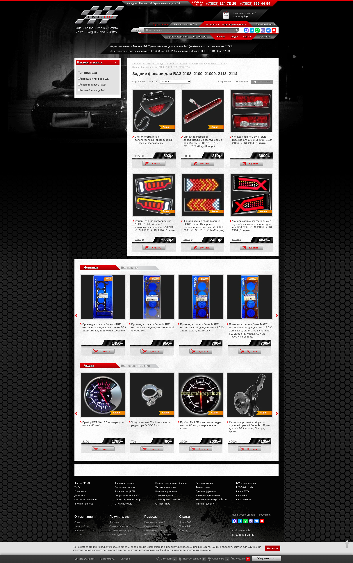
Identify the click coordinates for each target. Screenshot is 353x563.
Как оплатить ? (152, 526)
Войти (193, 24)
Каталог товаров (89, 62)
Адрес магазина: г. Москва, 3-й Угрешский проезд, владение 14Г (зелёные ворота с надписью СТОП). (171, 46)
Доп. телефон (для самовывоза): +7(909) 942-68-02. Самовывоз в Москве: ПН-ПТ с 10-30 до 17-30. (170, 50)
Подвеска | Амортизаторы (128, 499)
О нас (77, 522)
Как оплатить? (107, 559)
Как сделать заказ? (84, 559)
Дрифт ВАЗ (185, 522)
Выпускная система (125, 487)
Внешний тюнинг (204, 483)
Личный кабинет (264, 24)
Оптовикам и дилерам (120, 530)
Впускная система (83, 503)
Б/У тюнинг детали (246, 483)
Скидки (234, 36)
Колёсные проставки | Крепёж (171, 483)
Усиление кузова (164, 495)
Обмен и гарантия (118, 526)
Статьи (247, 36)
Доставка (173, 36)
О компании (83, 516)
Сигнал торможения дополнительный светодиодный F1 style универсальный (154, 139)
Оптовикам (265, 36)
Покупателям (119, 516)
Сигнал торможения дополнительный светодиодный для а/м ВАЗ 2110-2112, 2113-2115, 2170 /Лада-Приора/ (202, 141)
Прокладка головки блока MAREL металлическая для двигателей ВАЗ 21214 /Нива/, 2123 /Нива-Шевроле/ (104, 327)
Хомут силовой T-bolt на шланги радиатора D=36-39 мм (150, 424)
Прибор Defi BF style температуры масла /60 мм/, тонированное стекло (201, 425)
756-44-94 (255, 3)
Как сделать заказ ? (154, 522)
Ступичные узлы (123, 503)
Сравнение (209, 559)
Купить (156, 163)
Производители (199, 36)
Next (277, 315)
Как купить (211, 24)
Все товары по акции (135, 365)
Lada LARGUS (243, 499)
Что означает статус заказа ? (159, 534)
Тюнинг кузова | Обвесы (167, 499)
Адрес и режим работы (234, 24)
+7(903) (243, 534)
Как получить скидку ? (155, 530)
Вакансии (79, 530)
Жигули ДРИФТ (82, 483)
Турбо (77, 487)
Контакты (79, 534)
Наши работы (81, 526)
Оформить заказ (266, 558)
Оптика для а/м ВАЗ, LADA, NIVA (170, 63)
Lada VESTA (242, 491)
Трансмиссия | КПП (125, 491)
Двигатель (79, 495)
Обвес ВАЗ (184, 530)
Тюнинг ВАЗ (185, 526)
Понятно (272, 548)
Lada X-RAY (242, 495)
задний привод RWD (93, 84)
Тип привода (87, 72)
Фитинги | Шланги (205, 503)
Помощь (150, 516)
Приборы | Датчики (206, 491)
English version (160, 24)
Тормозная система (165, 487)
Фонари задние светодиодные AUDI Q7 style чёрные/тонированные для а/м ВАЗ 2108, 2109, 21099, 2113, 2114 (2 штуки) (155, 225)
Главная (136, 63)
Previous (76, 315)
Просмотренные (180, 559)
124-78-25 (221, 3)
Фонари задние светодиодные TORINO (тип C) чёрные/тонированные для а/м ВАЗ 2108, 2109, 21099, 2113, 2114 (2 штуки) (203, 225)
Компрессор (80, 491)
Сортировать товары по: (145, 81)
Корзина (233, 559)
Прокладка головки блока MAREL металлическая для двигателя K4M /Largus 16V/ (152, 327)
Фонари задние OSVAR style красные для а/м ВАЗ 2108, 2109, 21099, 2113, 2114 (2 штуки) (252, 139)
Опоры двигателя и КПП (127, 495)
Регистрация (181, 24)
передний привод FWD (95, 78)
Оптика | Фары (162, 503)
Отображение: (224, 81)
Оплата (184, 36)
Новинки (220, 36)
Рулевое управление (166, 491)
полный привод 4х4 (93, 90)
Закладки (158, 559)
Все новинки (129, 267)
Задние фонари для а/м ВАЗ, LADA (207, 63)
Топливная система (125, 483)
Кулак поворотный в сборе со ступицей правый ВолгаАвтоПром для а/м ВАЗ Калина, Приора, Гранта (249, 427)
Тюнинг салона (203, 487)
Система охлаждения (85, 499)
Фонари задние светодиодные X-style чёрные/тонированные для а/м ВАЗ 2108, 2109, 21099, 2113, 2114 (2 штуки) (252, 225)
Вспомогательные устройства (211, 499)
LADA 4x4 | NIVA (244, 487)
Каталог (147, 63)
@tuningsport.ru (241, 530)
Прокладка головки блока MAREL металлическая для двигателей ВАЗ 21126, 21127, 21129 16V (202, 327)
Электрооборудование (208, 495)
